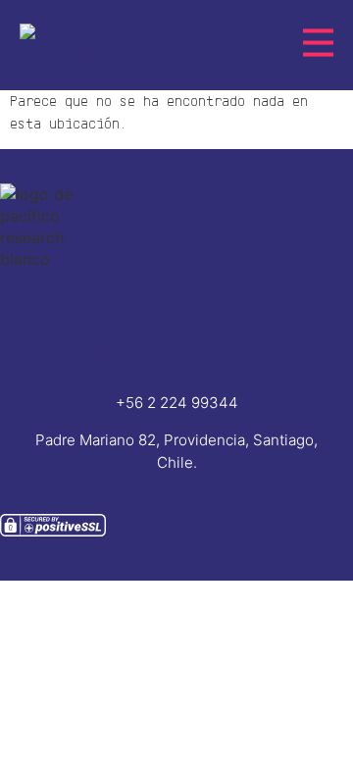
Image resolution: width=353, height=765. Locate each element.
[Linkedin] (101, 348)
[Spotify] (252, 348)
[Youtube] (176, 348)
